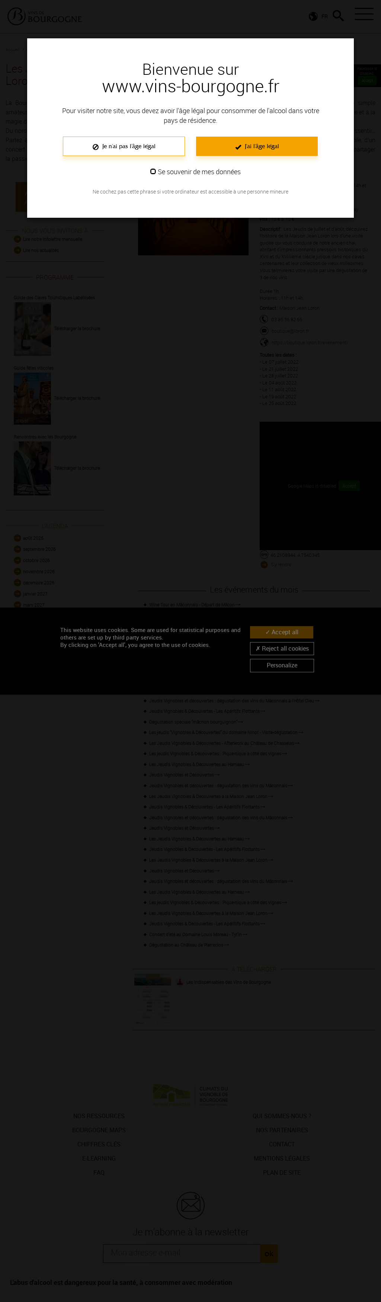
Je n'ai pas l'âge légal (128, 146)
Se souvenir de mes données (199, 171)
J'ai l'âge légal (261, 146)
